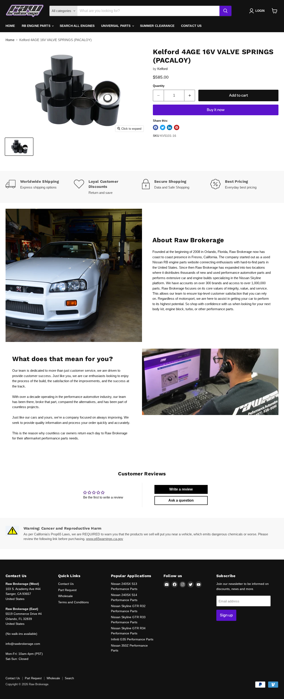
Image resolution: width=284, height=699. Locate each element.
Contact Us (191, 26)
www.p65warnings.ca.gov (104, 539)
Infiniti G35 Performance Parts (132, 639)
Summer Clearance (157, 26)
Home (10, 26)
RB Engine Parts (36, 26)
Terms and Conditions (73, 602)
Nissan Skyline (250, 278)
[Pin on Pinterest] (176, 127)
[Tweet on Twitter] (162, 127)
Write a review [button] (181, 489)
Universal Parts (116, 26)
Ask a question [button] (181, 500)
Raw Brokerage (240, 252)
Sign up (226, 615)
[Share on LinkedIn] (169, 127)
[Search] (225, 11)
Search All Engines (77, 26)
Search (69, 678)
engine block (175, 309)
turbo (189, 309)
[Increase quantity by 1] (189, 95)
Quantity (158, 85)
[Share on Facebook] (155, 127)
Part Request (67, 590)
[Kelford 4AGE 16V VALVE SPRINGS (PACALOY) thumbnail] (19, 146)
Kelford (162, 69)
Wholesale (65, 596)
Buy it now (216, 109)
